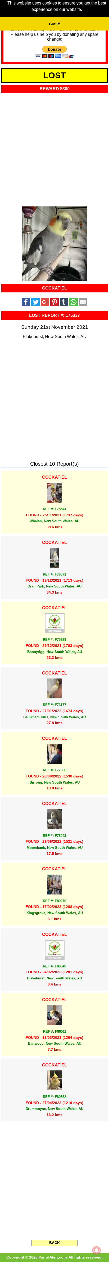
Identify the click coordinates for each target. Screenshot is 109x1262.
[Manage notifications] (96, 1250)
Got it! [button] (54, 24)
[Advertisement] (54, 148)
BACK (54, 1243)
